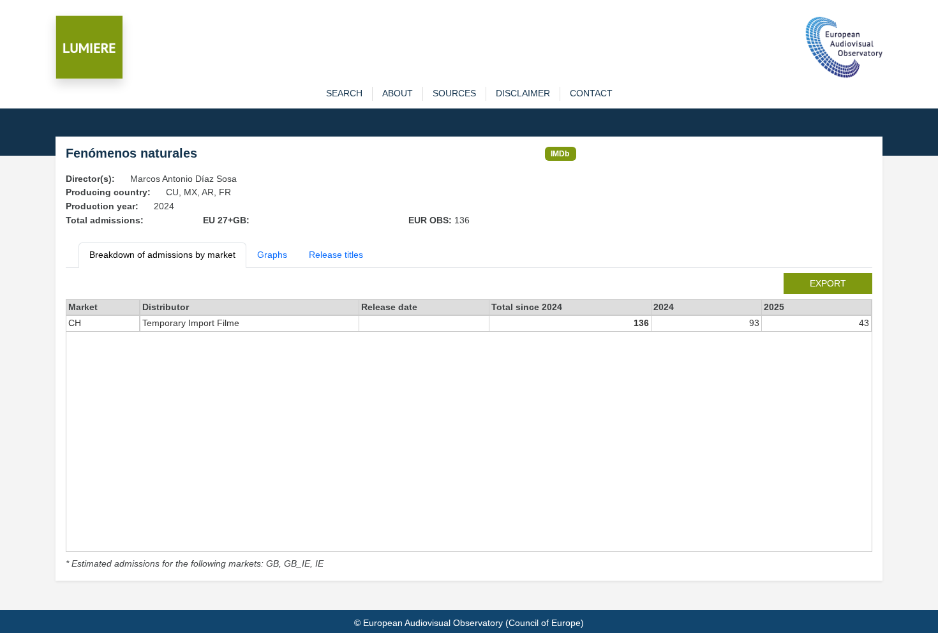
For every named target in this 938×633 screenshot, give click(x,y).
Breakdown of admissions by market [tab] (162, 254)
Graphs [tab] (272, 254)
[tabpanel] (469, 422)
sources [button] (454, 93)
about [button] (397, 93)
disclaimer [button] (523, 93)
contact (591, 93)
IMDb (560, 153)
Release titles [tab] (336, 254)
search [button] (344, 93)
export (828, 283)
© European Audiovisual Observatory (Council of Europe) (469, 623)
